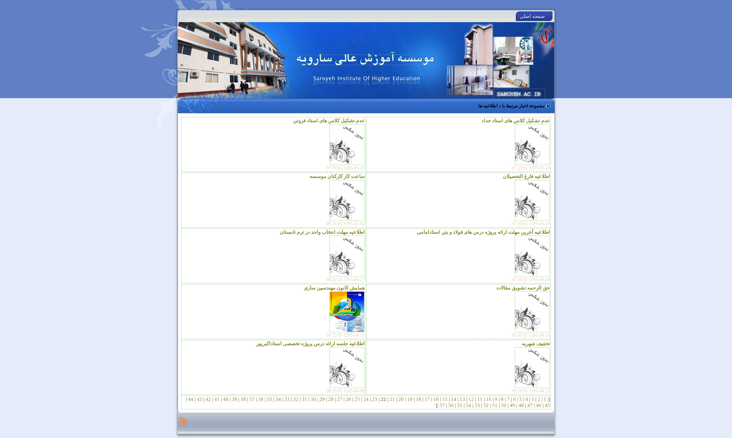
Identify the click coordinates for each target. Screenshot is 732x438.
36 (261, 399)
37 (252, 399)
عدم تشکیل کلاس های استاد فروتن (329, 120)
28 (331, 399)
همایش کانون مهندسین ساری (334, 288)
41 (217, 399)
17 (427, 399)
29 (322, 399)
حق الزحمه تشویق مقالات (523, 288)
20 (401, 399)
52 (486, 405)
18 (418, 399)
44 (190, 399)
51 (495, 405)
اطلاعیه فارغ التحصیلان (526, 176)
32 (296, 399)
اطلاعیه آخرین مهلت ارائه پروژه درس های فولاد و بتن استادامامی (483, 232)
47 (530, 405)
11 (480, 399)
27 (340, 399)
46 (539, 405)
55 (460, 405)
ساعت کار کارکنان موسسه (337, 176)
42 (208, 399)
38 (243, 399)
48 (521, 405)
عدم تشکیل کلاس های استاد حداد (516, 120)
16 (436, 399)
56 (451, 405)
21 (392, 399)
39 (234, 399)
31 (304, 399)
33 (287, 399)
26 (348, 399)
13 (462, 399)
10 (489, 399)
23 (375, 399)
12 (471, 399)
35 (269, 399)
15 (445, 399)
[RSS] (183, 422)
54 (468, 405)
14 (454, 399)
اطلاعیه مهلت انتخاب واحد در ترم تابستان (322, 232)
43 (199, 399)
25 (357, 399)
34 (278, 399)
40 (226, 399)
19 (410, 399)
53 (477, 405)
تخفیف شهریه (536, 343)
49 (512, 405)
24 (366, 399)
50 (503, 405)
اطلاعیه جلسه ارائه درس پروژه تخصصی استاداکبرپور (310, 343)
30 (313, 399)
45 (547, 405)
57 (442, 405)
